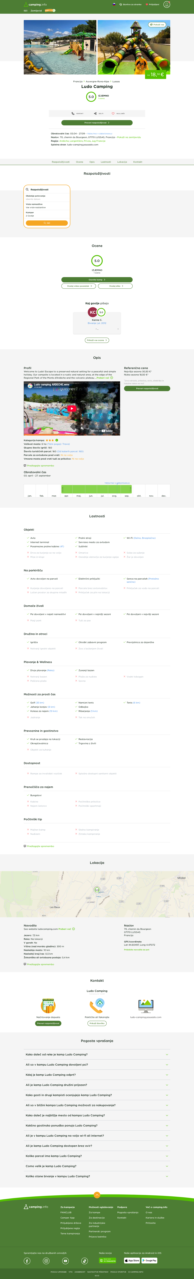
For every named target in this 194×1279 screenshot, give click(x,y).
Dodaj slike (114, 286)
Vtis (70, 1272)
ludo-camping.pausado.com (82, 144)
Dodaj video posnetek (78, 286)
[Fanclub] (50, 10)
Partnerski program (100, 1231)
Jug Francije (98, 140)
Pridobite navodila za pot (136, 950)
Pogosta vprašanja (127, 1212)
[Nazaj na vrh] (97, 1195)
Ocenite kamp (95, 280)
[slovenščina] (114, 4)
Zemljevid (36, 10)
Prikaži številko (97, 1023)
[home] (36, 1206)
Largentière (76, 140)
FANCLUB (65, 1212)
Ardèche (64, 140)
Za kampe (94, 1212)
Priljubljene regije (70, 1228)
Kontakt (121, 1217)
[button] (47, 197)
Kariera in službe (155, 1217)
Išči (25, 10)
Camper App (67, 1217)
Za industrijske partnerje (97, 1224)
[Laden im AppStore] (132, 1260)
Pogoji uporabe (59, 1272)
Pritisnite (151, 1223)
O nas (149, 1212)
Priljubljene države (70, 1223)
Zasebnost (80, 1272)
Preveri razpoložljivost (95, 123)
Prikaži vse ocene (95, 340)
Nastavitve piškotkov (97, 1272)
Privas (87, 140)
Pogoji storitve (118, 1272)
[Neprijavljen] (166, 4)
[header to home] (35, 4)
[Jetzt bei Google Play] (149, 1260)
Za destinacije (97, 1217)
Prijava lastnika (97, 1236)
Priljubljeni (154, 4)
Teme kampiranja (70, 1233)
